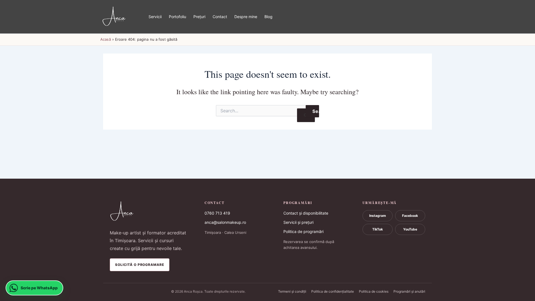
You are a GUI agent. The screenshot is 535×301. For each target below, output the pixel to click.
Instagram (377, 215)
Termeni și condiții (292, 291)
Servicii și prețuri (298, 222)
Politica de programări (303, 231)
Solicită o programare (139, 265)
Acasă (105, 39)
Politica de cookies (373, 291)
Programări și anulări (409, 291)
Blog (268, 16)
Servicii (155, 16)
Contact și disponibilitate (305, 213)
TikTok (377, 229)
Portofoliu (177, 16)
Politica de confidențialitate (332, 291)
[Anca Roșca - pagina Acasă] (149, 211)
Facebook (410, 215)
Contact (220, 16)
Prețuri (199, 16)
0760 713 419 (217, 213)
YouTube (410, 229)
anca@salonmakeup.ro (225, 222)
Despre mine (245, 16)
